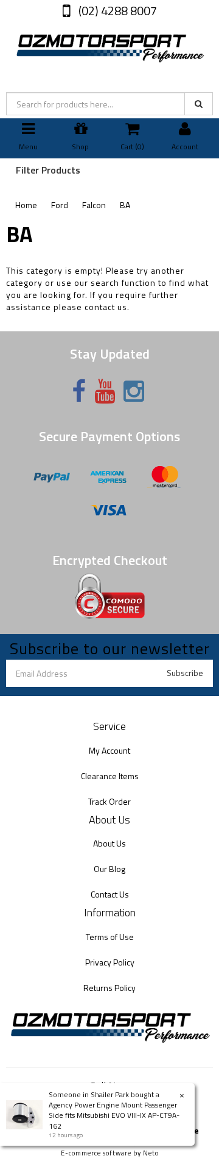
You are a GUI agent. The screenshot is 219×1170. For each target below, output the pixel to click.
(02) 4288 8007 (116, 10)
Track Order (109, 801)
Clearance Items (110, 775)
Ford (59, 204)
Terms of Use (110, 936)
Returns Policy (109, 987)
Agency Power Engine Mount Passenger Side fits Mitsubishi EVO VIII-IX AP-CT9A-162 (114, 1115)
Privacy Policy (109, 962)
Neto (151, 1153)
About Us (109, 843)
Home (26, 204)
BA (125, 204)
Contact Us (110, 894)
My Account (109, 750)
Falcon (94, 204)
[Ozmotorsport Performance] (109, 45)
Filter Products (48, 170)
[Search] (198, 103)
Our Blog (109, 868)
